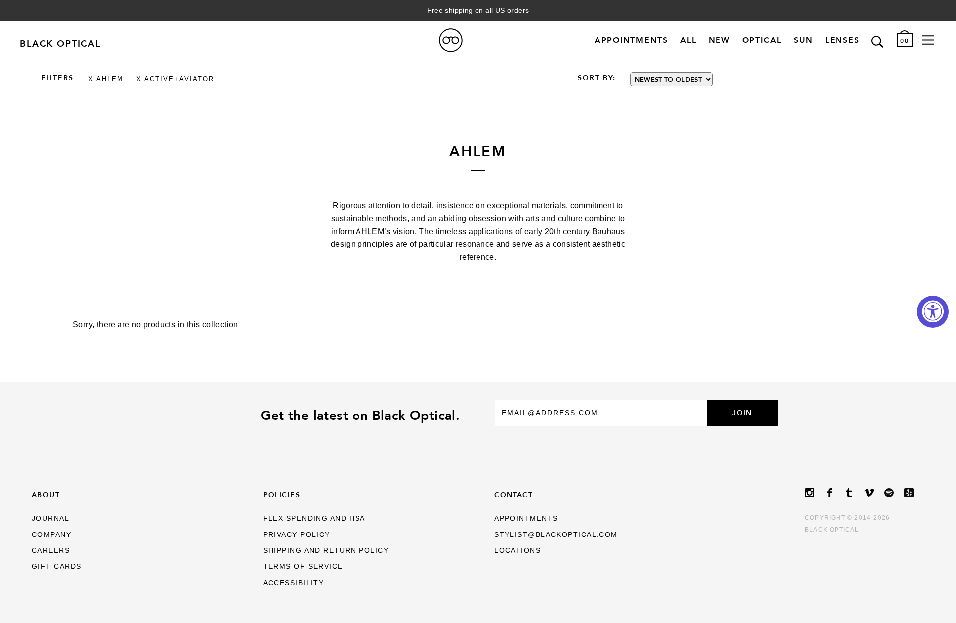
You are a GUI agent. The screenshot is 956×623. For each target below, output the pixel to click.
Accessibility (293, 583)
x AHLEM (105, 79)
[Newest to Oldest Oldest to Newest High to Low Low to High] (718, 79)
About (46, 494)
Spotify (894, 493)
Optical (762, 40)
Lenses (842, 40)
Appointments (631, 40)
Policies (282, 494)
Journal (50, 518)
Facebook (834, 493)
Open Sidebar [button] (928, 40)
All (688, 40)
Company (51, 534)
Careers (51, 550)
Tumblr (854, 493)
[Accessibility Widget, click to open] (933, 312)
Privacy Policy (296, 534)
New (719, 40)
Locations (517, 550)
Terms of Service (303, 566)
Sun (803, 40)
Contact (513, 494)
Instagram (815, 493)
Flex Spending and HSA (314, 518)
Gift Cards (56, 566)
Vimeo (874, 493)
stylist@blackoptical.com (556, 534)
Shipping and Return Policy (326, 550)
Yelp (914, 493)
